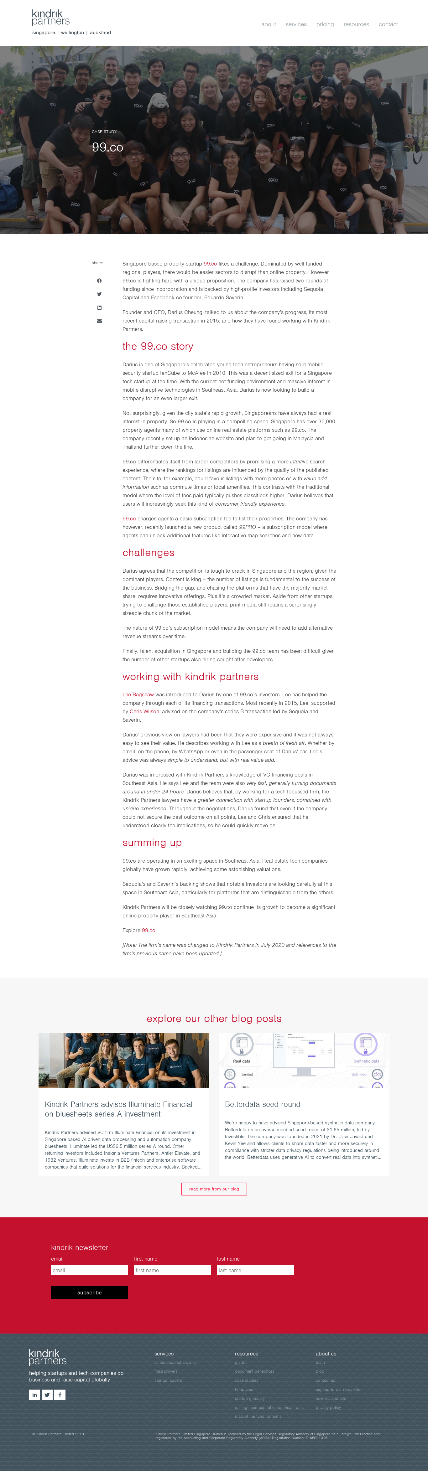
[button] (99, 281)
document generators (254, 1371)
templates (244, 1389)
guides (241, 1362)
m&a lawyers (166, 1371)
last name (228, 1258)
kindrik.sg (57, 17)
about (268, 24)
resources (356, 24)
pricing (325, 24)
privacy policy (328, 1407)
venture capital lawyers (175, 1362)
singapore (43, 32)
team (320, 1362)
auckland (100, 32)
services (296, 24)
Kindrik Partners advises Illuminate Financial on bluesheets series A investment (118, 1109)
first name (145, 1258)
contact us (325, 1380)
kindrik (54, 1357)
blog (320, 1371)
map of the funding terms (258, 1416)
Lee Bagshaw (139, 694)
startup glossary (250, 1398)
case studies (246, 1380)
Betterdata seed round (262, 1104)
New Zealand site (331, 1398)
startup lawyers (168, 1380)
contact (388, 24)
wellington (72, 32)
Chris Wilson (144, 711)
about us (326, 1353)
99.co (210, 263)
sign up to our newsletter (339, 1389)
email (57, 1258)
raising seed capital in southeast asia (269, 1407)
